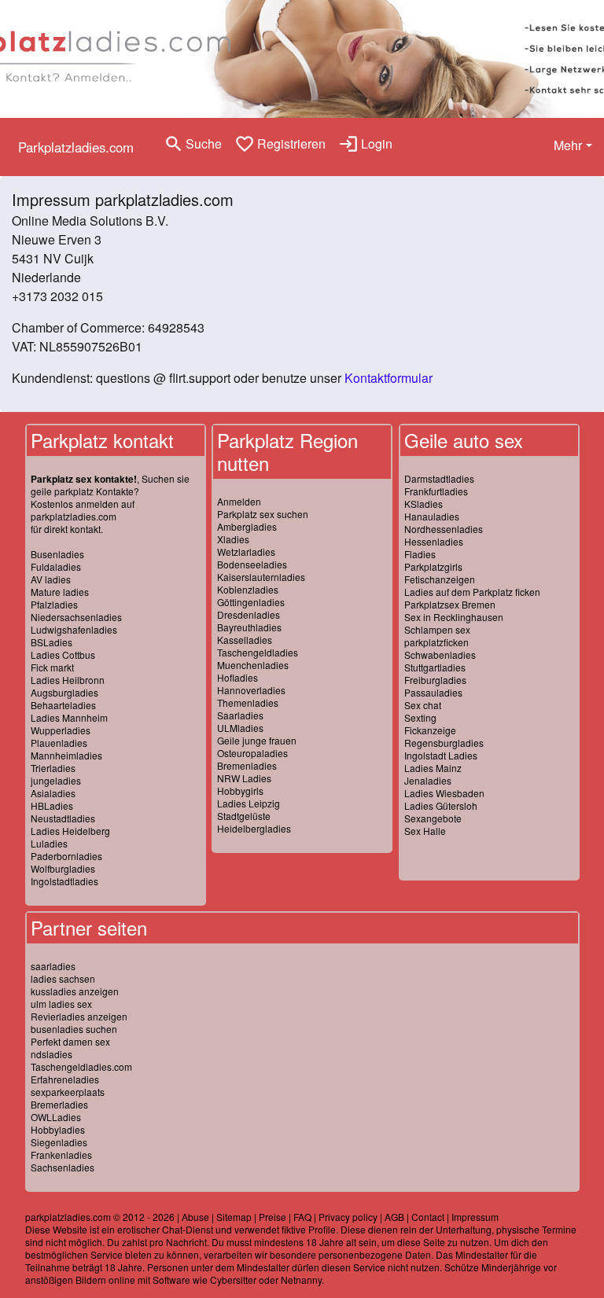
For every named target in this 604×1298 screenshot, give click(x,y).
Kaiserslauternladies (261, 576)
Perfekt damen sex (70, 1041)
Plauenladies (59, 742)
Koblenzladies (247, 589)
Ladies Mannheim (69, 717)
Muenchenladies (253, 664)
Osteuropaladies (252, 752)
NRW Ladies (244, 778)
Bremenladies (247, 765)
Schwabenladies (440, 654)
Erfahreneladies (65, 1079)
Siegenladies (59, 1142)
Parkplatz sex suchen (262, 513)
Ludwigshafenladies (74, 629)
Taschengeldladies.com (81, 1066)
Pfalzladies (54, 604)
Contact (427, 1216)
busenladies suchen (74, 1028)
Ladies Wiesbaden (444, 793)
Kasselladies (244, 639)
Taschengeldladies (257, 652)
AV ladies (51, 579)
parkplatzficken (436, 642)
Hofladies (237, 677)
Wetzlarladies (246, 551)
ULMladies (240, 727)
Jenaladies (427, 780)
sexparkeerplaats (68, 1091)
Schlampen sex (437, 629)
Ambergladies (247, 526)
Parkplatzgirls (433, 566)
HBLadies (52, 805)
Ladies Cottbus (63, 654)
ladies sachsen (63, 978)
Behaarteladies (63, 705)
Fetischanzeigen (439, 579)
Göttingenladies (251, 602)
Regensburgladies (444, 742)
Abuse (195, 1216)
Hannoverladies (251, 690)
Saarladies (240, 715)
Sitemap (234, 1216)
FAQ (302, 1216)
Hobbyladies (58, 1129)
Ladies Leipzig (248, 803)
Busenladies (57, 554)
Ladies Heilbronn (68, 679)
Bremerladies (59, 1104)
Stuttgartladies (435, 667)
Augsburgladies (64, 692)
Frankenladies (61, 1154)
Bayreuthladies (249, 627)
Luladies (49, 843)
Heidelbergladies (254, 828)
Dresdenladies (248, 614)
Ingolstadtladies (64, 881)
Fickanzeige (430, 730)
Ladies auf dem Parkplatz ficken (472, 591)
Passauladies (433, 692)
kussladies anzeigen (75, 991)
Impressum (475, 1216)
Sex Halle (425, 830)
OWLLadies (56, 1116)
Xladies (233, 539)
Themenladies (247, 702)
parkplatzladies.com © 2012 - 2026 (100, 1216)
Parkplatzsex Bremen (449, 604)
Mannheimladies (66, 755)
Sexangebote (433, 818)
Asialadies (53, 793)
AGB (394, 1216)
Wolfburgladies (63, 868)
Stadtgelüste (244, 815)
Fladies (420, 554)
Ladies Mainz (433, 767)
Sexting (420, 717)
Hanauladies (431, 516)
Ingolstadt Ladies (440, 755)
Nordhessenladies (443, 528)
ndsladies (51, 1054)
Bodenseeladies (252, 564)
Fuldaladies (56, 566)
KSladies (423, 503)
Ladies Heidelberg (70, 830)
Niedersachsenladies (76, 616)
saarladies (53, 966)
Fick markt (52, 667)
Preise (272, 1216)
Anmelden (239, 501)
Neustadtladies (63, 818)
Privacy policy (348, 1216)
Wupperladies (60, 730)
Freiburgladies (435, 679)
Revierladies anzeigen (79, 1016)
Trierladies (53, 767)
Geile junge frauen (256, 740)
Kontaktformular (388, 378)
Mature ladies (60, 591)
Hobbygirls (240, 790)
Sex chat (422, 705)
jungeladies (56, 780)
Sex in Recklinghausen (453, 616)
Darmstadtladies (439, 478)
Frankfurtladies (436, 491)
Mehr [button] (568, 145)
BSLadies (51, 642)
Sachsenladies (62, 1167)
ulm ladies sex (61, 1003)
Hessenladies (433, 541)
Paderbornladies (66, 855)
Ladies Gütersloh (440, 805)
